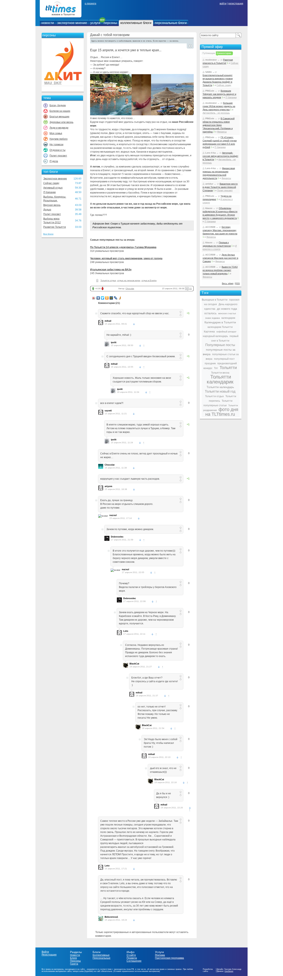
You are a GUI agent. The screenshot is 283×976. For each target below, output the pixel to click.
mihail (108, 321)
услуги (95, 23)
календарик (228, 318)
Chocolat (130, 288)
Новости (75, 955)
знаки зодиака (212, 318)
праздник (210, 363)
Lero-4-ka (210, 153)
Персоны (75, 960)
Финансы (222, 131)
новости (47, 23)
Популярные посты (220, 345)
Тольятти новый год (220, 391)
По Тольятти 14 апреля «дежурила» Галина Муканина (123, 247)
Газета (74, 963)
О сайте (131, 955)
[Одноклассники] (107, 298)
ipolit (113, 342)
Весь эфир (227, 283)
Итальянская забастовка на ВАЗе (111, 269)
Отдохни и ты (57, 150)
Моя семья (56, 133)
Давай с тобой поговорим (109, 35)
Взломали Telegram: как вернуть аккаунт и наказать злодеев (219, 94)
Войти (45, 951)
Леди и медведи (59, 127)
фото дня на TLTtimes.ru (221, 412)
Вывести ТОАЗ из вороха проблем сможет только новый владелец (220, 270)
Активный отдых (53, 187)
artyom (108, 486)
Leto (125, 631)
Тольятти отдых (108, 280)
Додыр (47, 209)
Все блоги (48, 234)
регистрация (235, 3)
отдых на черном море (128, 280)
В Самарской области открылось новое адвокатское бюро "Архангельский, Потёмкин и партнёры (219, 125)
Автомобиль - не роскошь (216, 113)
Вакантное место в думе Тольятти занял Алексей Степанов (220, 187)
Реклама (160, 955)
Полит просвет (58, 155)
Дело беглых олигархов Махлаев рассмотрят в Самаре (220, 258)
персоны (110, 23)
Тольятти (228, 367)
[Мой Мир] (111, 298)
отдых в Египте (149, 280)
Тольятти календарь (220, 387)
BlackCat (134, 663)
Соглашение (134, 960)
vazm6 (108, 410)
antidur (209, 184)
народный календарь (215, 336)
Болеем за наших (60, 111)
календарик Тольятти (220, 327)
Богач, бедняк (58, 105)
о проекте (90, 3)
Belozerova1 (111, 917)
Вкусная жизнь (51, 205)
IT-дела (54, 161)
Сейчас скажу (51, 183)
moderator (211, 60)
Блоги (73, 958)
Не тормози (56, 144)
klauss (208, 208)
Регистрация (49, 954)
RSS (237, 283)
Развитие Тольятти (54, 227)
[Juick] (120, 298)
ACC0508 (210, 227)
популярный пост (224, 358)
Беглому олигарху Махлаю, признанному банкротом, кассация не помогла (220, 230)
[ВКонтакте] (98, 298)
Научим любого (59, 138)
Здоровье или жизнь (61, 122)
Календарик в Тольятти (220, 322)
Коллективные (101, 955)
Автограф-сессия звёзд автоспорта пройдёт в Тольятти (220, 156)
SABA (208, 72)
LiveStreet (229, 971)
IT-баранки (49, 192)
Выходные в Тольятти (214, 299)
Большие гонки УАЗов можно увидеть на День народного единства (219, 106)
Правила (132, 958)
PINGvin (209, 91)
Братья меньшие (59, 116)
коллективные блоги (135, 23)
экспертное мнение (72, 23)
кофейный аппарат (226, 331)
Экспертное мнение (55, 178)
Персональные (101, 958)
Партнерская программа (169, 958)
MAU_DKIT (53, 83)
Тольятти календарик (220, 379)
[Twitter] (102, 298)
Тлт (216, 368)
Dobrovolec (117, 536)
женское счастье (227, 313)
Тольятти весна (220, 372)
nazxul (113, 515)
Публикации (208, 53)
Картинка (209, 331)
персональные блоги (171, 23)
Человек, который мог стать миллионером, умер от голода (126, 258)
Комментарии (224, 53)
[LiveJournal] (116, 298)
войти (223, 3)
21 (190, 288)
